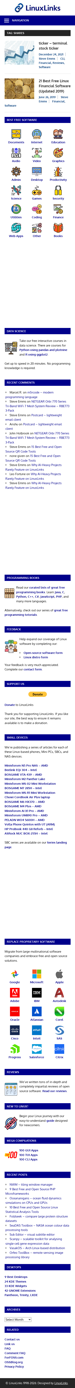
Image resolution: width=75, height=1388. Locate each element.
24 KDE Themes (15, 1281)
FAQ (8, 1348)
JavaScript (47, 596)
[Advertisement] (37, 285)
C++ (30, 596)
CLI (62, 58)
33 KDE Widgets (16, 1286)
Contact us (12, 1339)
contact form (33, 669)
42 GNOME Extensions (20, 1290)
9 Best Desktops (16, 1277)
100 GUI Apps (28, 1150)
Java (58, 592)
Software (45, 67)
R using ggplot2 (36, 354)
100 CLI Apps (28, 1159)
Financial (45, 63)
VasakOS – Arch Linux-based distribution (37, 1248)
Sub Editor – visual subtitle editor (32, 1234)
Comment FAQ (15, 1353)
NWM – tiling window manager (31, 1184)
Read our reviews (54, 1091)
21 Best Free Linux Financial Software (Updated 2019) (55, 86)
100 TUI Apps (28, 1155)
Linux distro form (36, 657)
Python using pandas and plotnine (43, 350)
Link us (10, 1344)
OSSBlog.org (14, 1362)
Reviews (58, 63)
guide (50, 1121)
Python (21, 596)
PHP (59, 596)
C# (37, 596)
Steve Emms (47, 58)
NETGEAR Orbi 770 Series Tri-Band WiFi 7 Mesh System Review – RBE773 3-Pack (37, 406)
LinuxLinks (61, 1383)
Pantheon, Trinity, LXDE (21, 1295)
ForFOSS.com (14, 1357)
